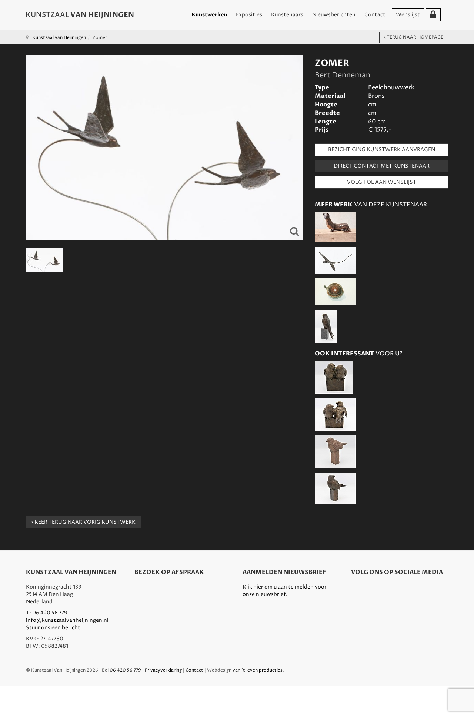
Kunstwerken (209, 14)
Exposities (249, 14)
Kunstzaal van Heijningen (59, 37)
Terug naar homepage (414, 37)
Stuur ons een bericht (53, 627)
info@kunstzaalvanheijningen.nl (67, 620)
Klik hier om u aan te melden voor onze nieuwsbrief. (285, 590)
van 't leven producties (258, 670)
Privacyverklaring (163, 670)
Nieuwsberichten (334, 14)
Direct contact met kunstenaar (382, 165)
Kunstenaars (287, 14)
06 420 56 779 (49, 612)
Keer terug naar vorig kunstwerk (84, 522)
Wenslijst (408, 14)
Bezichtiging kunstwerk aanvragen (381, 149)
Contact (374, 14)
